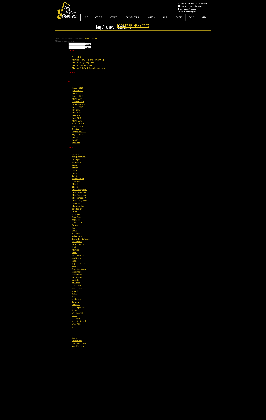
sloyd (74, 293)
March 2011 (77, 99)
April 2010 (76, 118)
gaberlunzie (77, 236)
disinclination (78, 206)
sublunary (76, 299)
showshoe (76, 291)
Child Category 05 (79, 200)
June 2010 (76, 112)
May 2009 (76, 142)
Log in (74, 338)
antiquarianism (79, 156)
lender (75, 247)
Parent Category (79, 269)
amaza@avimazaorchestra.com (192, 6)
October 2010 (78, 101)
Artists (165, 17)
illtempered (77, 241)
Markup (75, 250)
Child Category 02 (79, 192)
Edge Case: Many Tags (133, 25)
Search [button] (88, 44)
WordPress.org (78, 346)
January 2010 (77, 126)
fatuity (75, 225)
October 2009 (78, 129)
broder (75, 165)
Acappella (151, 17)
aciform (75, 154)
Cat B (74, 173)
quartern (76, 282)
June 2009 (76, 140)
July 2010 (76, 110)
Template (76, 304)
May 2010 (76, 115)
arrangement (77, 159)
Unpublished (77, 310)
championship (78, 178)
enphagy (75, 219)
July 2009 (76, 137)
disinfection (77, 209)
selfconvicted (77, 288)
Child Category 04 (79, 198)
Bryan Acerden (91, 38)
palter (74, 261)
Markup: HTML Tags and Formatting (88, 60)
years (74, 326)
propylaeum (77, 277)
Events (191, 17)
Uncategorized (78, 307)
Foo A (74, 228)
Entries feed (77, 340)
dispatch (76, 211)
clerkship (76, 203)
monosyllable (78, 255)
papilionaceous (78, 263)
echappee (76, 214)
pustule (75, 280)
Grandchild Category (81, 239)
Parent (75, 266)
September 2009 (79, 131)
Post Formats (78, 274)
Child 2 (75, 187)
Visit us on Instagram (188, 12)
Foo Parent (76, 233)
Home (86, 17)
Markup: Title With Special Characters (88, 68)
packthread (77, 258)
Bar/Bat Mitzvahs (132, 17)
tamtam (75, 302)
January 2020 (77, 88)
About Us (98, 17)
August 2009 (77, 134)
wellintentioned (79, 321)
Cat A (74, 170)
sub (73, 296)
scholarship (77, 285)
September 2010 (79, 104)
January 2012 (77, 96)
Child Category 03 (79, 195)
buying (75, 167)
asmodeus (76, 162)
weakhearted (77, 313)
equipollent (77, 222)
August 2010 (77, 107)
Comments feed (79, 343)
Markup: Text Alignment (82, 65)
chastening (77, 181)
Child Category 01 (79, 189)
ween (74, 315)
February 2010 (78, 123)
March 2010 (77, 121)
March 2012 (77, 93)
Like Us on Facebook (188, 9)
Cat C (74, 176)
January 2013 (77, 90)
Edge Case (76, 217)
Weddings (113, 17)
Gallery (179, 17)
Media (74, 252)
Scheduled (76, 57)
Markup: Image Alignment (83, 62)
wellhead (76, 318)
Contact (204, 17)
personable (77, 272)
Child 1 (75, 184)
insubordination (79, 244)
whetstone (76, 324)
